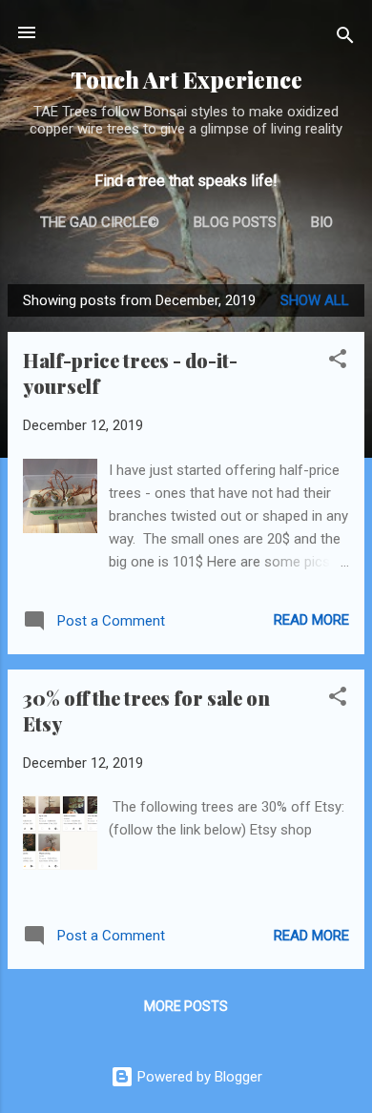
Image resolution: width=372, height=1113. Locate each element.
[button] (337, 362)
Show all (314, 300)
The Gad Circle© (99, 222)
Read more (311, 620)
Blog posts (235, 222)
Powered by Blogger (198, 1076)
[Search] (345, 39)
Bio (322, 222)
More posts (186, 1006)
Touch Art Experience (186, 79)
